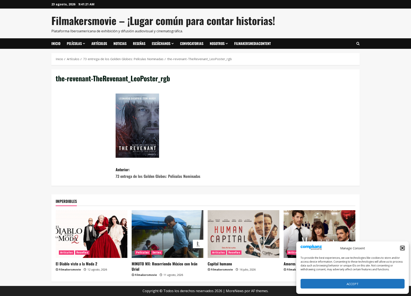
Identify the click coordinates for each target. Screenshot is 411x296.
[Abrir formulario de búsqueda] (358, 44)
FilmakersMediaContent (252, 43)
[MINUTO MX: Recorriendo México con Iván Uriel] (167, 234)
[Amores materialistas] (319, 234)
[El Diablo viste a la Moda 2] (91, 234)
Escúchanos (161, 43)
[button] (402, 248)
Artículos (99, 43)
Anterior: (158, 173)
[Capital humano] (243, 234)
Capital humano (220, 263)
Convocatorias (191, 43)
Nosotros (217, 43)
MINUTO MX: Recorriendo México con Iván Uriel (164, 266)
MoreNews (235, 291)
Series (156, 252)
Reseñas (139, 43)
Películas (74, 43)
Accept (353, 284)
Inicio (55, 43)
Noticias (120, 43)
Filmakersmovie (70, 269)
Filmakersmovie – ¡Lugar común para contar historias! (163, 20)
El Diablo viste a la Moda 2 (76, 263)
